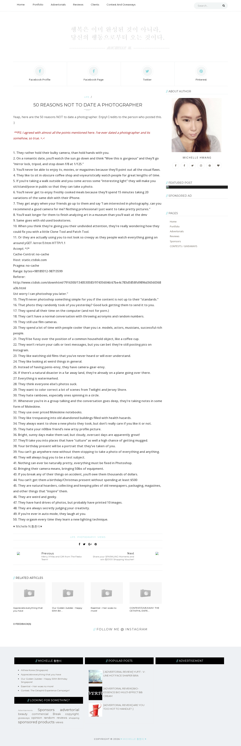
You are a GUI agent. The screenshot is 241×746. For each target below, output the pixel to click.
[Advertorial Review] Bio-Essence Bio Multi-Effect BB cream (123, 692)
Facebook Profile (39, 79)
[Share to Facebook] (79, 544)
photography (87, 537)
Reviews (78, 4)
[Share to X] (84, 544)
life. (87, 97)
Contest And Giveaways (121, 4)
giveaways (24, 717)
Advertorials (58, 4)
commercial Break (46, 714)
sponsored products (36, 722)
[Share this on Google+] (90, 544)
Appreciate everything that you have (41, 674)
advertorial (69, 709)
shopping (74, 717)
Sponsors (175, 241)
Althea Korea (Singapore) (34, 670)
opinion (36, 717)
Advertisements (25, 710)
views (101, 537)
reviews (62, 717)
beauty (22, 714)
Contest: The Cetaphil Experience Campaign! (45, 690)
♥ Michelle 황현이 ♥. (133, 739)
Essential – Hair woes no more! (37, 686)
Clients (95, 4)
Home (21, 4)
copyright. (72, 714)
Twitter (147, 79)
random (49, 717)
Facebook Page (94, 79)
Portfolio (38, 4)
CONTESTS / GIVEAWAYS (183, 246)
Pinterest (201, 79)
